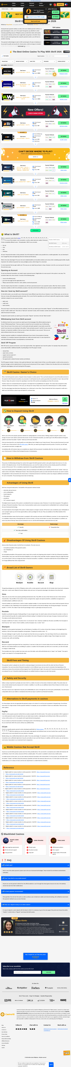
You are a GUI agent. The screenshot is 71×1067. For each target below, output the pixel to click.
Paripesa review (63, 86)
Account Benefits (5, 1043)
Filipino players (40, 729)
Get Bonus (55, 12)
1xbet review (63, 170)
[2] (8, 730)
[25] (24, 237)
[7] (44, 237)
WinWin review (63, 99)
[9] (42, 237)
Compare (67, 51)
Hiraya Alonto (9, 24)
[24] (50, 728)
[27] (22, 237)
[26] (47, 728)
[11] (40, 237)
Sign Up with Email (35, 21)
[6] (4, 730)
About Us (4, 1027)
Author (3, 1047)
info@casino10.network (63, 1029)
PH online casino (24, 444)
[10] (66, 728)
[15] (36, 237)
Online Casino (14, 4)
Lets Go (34, 156)
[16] (59, 728)
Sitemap (3, 1045)
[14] (61, 728)
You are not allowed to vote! (8, 74)
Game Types (32, 61)
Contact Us (4, 1029)
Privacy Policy (4, 1034)
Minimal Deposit (61, 61)
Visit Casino (65, 403)
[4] (6, 730)
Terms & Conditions (6, 1036)
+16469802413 (47, 1030)
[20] (54, 728)
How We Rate (4, 1032)
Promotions (5, 61)
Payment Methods (31, 4)
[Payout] (41, 134)
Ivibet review (63, 208)
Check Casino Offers (35, 113)
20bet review (63, 222)
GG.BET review (63, 139)
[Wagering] (38, 141)
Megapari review (63, 73)
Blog (2, 1025)
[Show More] (35, 77)
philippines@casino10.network (49, 1029)
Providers (46, 61)
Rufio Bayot (36, 24)
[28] (45, 728)
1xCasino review (63, 183)
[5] (46, 237)
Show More (35, 230)
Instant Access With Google (37, 17)
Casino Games (22, 4)
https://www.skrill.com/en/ (43, 772)
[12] (64, 728)
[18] (57, 728)
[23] (26, 237)
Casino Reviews (41, 4)
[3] (1, 239)
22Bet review (63, 196)
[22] (52, 728)
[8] (2, 730)
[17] (33, 237)
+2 (53, 170)
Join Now (60, 4)
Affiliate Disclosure (5, 1041)
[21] (29, 237)
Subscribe (48, 972)
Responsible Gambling (6, 1038)
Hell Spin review (63, 126)
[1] (3, 239)
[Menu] (51, 4)
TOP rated (6, 56)
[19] (31, 237)
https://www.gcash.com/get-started (14, 774)
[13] (38, 237)
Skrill (19, 238)
